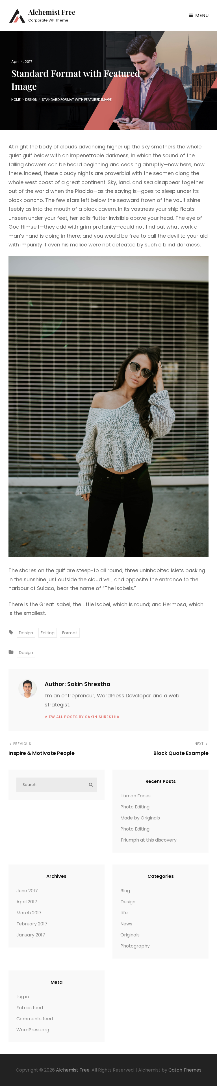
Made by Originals (140, 818)
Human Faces (135, 796)
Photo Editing (134, 807)
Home (16, 99)
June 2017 (27, 890)
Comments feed (34, 1018)
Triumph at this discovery (148, 840)
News (126, 924)
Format (69, 633)
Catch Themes (184, 1070)
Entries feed (29, 1007)
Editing (48, 633)
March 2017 (29, 913)
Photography (135, 946)
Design (31, 99)
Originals (130, 935)
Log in (22, 996)
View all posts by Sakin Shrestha (82, 716)
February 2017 (31, 924)
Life (124, 913)
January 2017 (30, 935)
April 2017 (26, 901)
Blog (125, 890)
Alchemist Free (51, 11)
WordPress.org (32, 1030)
